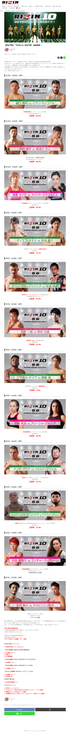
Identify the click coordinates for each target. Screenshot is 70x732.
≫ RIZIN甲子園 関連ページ (11, 682)
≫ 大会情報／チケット (10, 652)
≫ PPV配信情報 (8, 656)
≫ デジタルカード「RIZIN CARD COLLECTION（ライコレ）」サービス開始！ (24, 690)
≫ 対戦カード (7, 654)
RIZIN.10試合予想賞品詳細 (11, 628)
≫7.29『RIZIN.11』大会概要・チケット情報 (15, 639)
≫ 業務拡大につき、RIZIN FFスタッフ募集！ (15, 691)
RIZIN (11, 50)
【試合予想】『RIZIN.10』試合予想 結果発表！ (23, 45)
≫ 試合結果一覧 (8, 676)
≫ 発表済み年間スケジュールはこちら (13, 646)
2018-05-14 (12, 49)
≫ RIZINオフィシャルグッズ (11, 688)
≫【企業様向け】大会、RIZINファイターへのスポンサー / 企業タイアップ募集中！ (25, 693)
